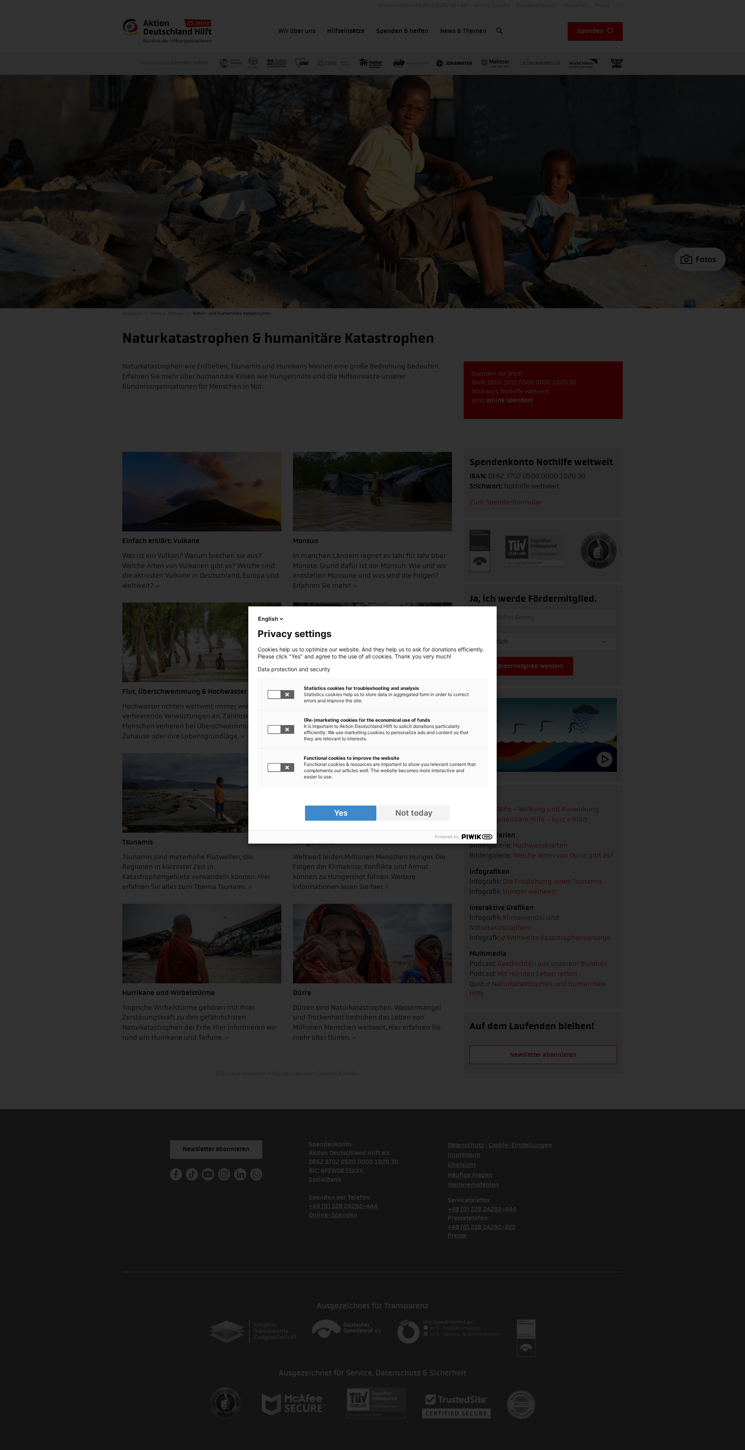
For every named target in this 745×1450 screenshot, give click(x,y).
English (268, 618)
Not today (414, 813)
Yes (341, 813)
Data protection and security (294, 669)
